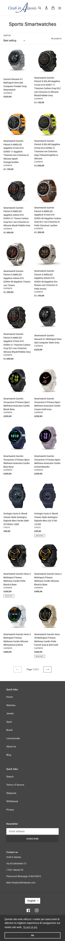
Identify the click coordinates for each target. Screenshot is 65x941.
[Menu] (59, 7)
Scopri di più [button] (30, 927)
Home (9, 697)
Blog (8, 754)
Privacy (10, 809)
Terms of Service (15, 784)
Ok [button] (32, 935)
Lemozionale (13, 738)
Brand (9, 730)
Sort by (7, 35)
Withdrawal (12, 801)
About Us (11, 746)
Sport (9, 721)
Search (10, 776)
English (31, 900)
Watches (10, 705)
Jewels (10, 713)
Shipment (11, 793)
